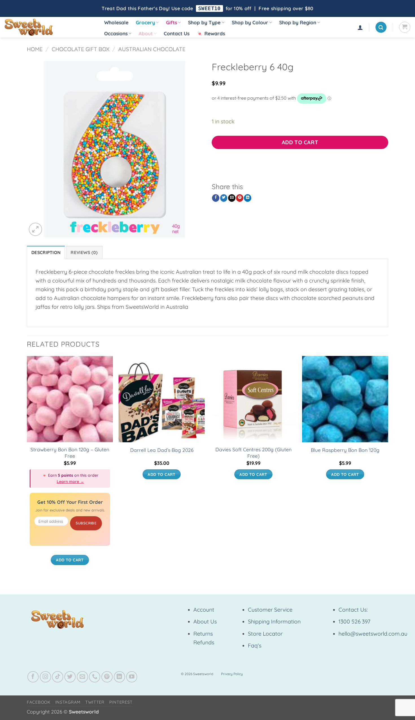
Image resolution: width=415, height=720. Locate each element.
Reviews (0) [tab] (84, 252)
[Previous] (27, 466)
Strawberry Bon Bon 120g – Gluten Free (69, 453)
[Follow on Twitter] (70, 676)
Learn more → (70, 481)
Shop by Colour (250, 22)
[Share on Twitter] (224, 198)
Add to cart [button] (70, 559)
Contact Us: (353, 609)
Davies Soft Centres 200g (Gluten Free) (253, 453)
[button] (360, 27)
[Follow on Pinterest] (107, 676)
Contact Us (176, 33)
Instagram (68, 702)
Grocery (145, 22)
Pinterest (121, 702)
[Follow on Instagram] (45, 676)
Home (35, 49)
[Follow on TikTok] (57, 676)
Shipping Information (274, 621)
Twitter (94, 702)
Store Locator (265, 633)
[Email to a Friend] (231, 198)
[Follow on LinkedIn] (119, 676)
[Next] (388, 466)
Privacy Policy (232, 674)
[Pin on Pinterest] (239, 198)
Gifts (171, 22)
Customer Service (270, 609)
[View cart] (404, 27)
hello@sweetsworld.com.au (372, 633)
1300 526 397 (354, 621)
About (146, 33)
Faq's (254, 645)
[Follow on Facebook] (33, 676)
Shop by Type (204, 22)
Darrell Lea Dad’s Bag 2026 (161, 450)
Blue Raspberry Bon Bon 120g (345, 450)
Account (203, 609)
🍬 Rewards (211, 33)
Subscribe (86, 523)
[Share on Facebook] (215, 198)
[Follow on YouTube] (131, 676)
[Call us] (94, 676)
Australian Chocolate (151, 49)
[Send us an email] (82, 676)
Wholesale (116, 22)
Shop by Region (297, 22)
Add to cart (300, 142)
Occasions (116, 33)
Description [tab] (45, 252)
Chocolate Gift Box (81, 49)
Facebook (39, 702)
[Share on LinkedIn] (247, 198)
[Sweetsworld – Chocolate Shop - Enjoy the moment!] (48, 27)
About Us (205, 621)
